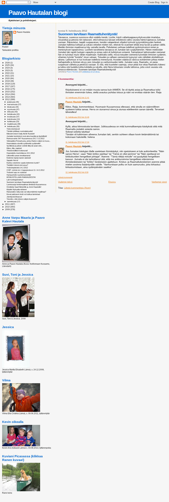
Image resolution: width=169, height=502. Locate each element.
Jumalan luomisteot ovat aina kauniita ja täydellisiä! (27, 136)
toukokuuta (12, 119)
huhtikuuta (11, 121)
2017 (7, 86)
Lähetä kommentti (65, 177)
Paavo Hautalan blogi (38, 12)
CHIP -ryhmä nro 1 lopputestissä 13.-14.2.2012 (25, 170)
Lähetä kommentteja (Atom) (77, 188)
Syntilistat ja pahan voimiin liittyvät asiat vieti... (25, 146)
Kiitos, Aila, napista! (14, 148)
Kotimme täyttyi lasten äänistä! (19, 158)
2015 (7, 92)
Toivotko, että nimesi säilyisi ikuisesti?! (22, 199)
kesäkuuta (11, 117)
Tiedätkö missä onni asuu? (17, 165)
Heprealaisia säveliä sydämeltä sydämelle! (23, 143)
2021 (7, 76)
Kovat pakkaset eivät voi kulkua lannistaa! (23, 194)
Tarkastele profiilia (10, 50)
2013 (7, 97)
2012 (7, 99)
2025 (7, 65)
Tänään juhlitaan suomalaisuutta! (20, 131)
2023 (7, 70)
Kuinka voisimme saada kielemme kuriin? (23, 163)
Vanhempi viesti (159, 182)
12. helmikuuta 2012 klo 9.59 (77, 172)
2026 (7, 63)
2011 (7, 204)
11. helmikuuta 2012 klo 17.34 (77, 142)
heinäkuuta (11, 114)
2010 (7, 207)
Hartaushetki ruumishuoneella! (19, 175)
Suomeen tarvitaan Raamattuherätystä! (22, 182)
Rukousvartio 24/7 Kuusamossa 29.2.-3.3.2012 (25, 138)
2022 (7, 73)
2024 (7, 68)
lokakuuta (11, 107)
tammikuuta (12, 202)
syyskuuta (11, 109)
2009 (7, 209)
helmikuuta (11, 126)
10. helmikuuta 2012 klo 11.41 (77, 98)
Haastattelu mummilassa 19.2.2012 (21, 153)
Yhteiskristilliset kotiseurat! (17, 151)
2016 (7, 89)
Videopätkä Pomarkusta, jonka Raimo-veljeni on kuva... (29, 141)
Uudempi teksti (65, 182)
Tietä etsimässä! (13, 129)
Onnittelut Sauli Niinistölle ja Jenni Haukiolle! (24, 187)
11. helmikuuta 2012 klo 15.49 (77, 117)
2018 (7, 84)
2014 (7, 94)
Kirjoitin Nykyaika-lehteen (17, 189)
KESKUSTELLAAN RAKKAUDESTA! (21, 177)
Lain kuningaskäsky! (15, 180)
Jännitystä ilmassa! (14, 197)
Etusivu (112, 182)
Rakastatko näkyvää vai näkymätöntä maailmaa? (26, 192)
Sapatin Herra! (12, 160)
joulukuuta (11, 102)
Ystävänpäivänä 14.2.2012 (17, 168)
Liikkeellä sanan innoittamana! (18, 156)
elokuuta (10, 112)
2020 (7, 78)
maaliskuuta (12, 124)
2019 (7, 81)
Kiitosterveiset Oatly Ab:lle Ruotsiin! (21, 134)
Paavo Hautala (74, 101)
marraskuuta (12, 104)
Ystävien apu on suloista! (17, 172)
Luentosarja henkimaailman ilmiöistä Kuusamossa (26, 184)
